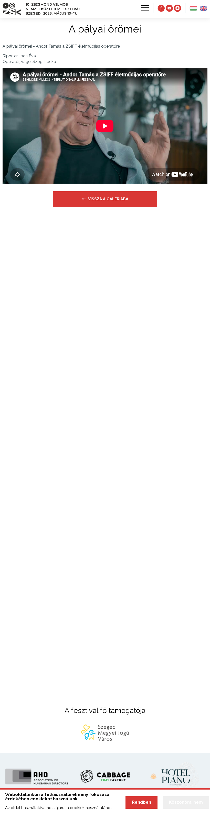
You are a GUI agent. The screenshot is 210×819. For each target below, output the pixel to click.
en (203, 8)
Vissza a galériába (108, 199)
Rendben (141, 802)
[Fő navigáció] (144, 8)
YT (169, 8)
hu (193, 8)
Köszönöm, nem (186, 802)
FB (161, 8)
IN (177, 8)
